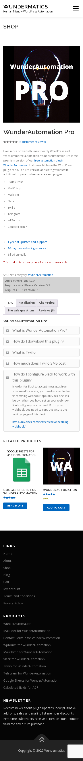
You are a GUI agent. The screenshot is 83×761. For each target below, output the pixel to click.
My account (11, 589)
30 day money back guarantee (27, 248)
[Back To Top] (41, 740)
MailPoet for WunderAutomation (26, 631)
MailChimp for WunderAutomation (27, 652)
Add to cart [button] (56, 507)
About (7, 561)
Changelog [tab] (47, 303)
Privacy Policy (13, 603)
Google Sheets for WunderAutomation (30, 680)
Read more (15, 505)
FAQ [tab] (11, 303)
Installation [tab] (26, 303)
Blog (6, 575)
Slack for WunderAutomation (24, 659)
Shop (7, 568)
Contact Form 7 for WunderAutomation (31, 638)
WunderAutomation (40, 275)
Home (7, 553)
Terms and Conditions (19, 596)
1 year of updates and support (27, 242)
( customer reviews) (32, 142)
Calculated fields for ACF (20, 687)
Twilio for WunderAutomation (24, 666)
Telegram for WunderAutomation (27, 673)
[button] (9, 14)
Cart (6, 582)
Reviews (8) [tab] (46, 310)
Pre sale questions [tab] (21, 310)
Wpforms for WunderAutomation (27, 645)
